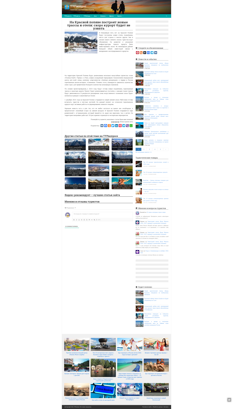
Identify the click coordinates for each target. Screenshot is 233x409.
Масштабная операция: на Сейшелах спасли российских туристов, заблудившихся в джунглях (156, 90)
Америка (103, 16)
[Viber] (127, 125)
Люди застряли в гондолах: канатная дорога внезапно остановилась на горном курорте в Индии (156, 141)
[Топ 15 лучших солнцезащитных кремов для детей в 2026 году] (139, 200)
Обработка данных (158, 407)
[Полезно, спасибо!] (118, 122)
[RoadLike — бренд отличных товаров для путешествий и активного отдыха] (139, 182)
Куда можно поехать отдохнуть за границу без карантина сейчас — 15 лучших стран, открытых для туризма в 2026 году (130, 376)
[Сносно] (115, 122)
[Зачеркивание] (81, 220)
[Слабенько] (113, 122)
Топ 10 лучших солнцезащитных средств (155, 172)
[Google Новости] (148, 52)
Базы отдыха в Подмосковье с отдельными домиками (103, 380)
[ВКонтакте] (155, 52)
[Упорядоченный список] (84, 220)
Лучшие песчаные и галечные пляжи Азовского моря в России (76, 399)
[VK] (102, 125)
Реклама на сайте (147, 407)
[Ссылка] (94, 220)
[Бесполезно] (112, 122)
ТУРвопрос (78, 6)
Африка (111, 16)
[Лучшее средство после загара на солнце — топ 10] (139, 191)
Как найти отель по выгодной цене (103, 400)
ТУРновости (67, 16)
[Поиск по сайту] (166, 16)
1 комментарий (152, 166)
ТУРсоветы (76, 16)
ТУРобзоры (87, 16)
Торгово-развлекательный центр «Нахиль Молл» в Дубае (76, 353)
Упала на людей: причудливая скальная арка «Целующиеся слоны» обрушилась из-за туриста (156, 124)
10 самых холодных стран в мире (156, 212)
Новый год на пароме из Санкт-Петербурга (130, 399)
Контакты (166, 407)
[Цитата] (89, 220)
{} (96, 219)
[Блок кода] (92, 220)
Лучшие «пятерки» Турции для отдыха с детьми (76, 374)
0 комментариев (152, 174)
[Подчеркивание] (79, 220)
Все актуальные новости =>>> (144, 152)
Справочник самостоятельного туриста (82, 9)
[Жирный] (74, 220)
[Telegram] (152, 52)
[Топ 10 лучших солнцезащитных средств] (139, 173)
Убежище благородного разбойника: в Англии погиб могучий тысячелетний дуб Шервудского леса (156, 133)
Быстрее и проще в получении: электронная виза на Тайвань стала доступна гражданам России (156, 99)
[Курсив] (76, 220)
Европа (119, 16)
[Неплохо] (117, 122)
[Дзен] (145, 52)
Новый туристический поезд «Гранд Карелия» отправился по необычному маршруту (156, 65)
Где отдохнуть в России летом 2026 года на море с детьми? (129, 353)
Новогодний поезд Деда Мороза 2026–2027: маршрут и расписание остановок (154, 222)
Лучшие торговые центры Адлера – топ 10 (156, 353)
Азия (95, 16)
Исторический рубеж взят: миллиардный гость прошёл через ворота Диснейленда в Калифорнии (156, 82)
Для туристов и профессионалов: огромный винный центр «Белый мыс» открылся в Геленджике (156, 116)
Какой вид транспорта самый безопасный (156, 399)
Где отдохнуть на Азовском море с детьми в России (156, 374)
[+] (99, 219)
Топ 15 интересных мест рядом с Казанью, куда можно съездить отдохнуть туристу (103, 354)
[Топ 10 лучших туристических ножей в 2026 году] (139, 164)
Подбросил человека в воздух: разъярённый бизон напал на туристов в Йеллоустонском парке (156, 107)
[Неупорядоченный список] (86, 220)
